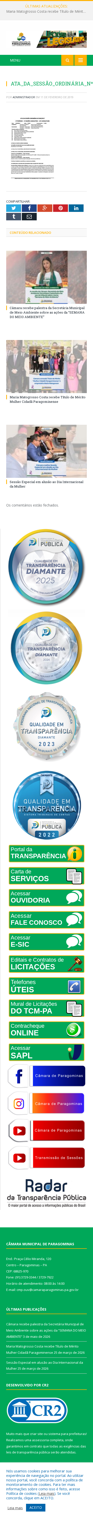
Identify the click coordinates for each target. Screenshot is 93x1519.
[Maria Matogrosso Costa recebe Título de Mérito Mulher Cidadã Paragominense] (46, 366)
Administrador (24, 97)
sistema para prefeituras (67, 1434)
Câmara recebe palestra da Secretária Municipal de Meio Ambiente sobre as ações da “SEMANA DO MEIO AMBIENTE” (47, 312)
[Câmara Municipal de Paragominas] (46, 38)
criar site (36, 1434)
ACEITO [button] (36, 1507)
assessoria (40, 1440)
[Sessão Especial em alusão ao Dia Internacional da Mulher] (46, 451)
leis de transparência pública (28, 1452)
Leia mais (46, 1493)
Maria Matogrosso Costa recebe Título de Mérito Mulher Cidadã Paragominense (47, 11)
